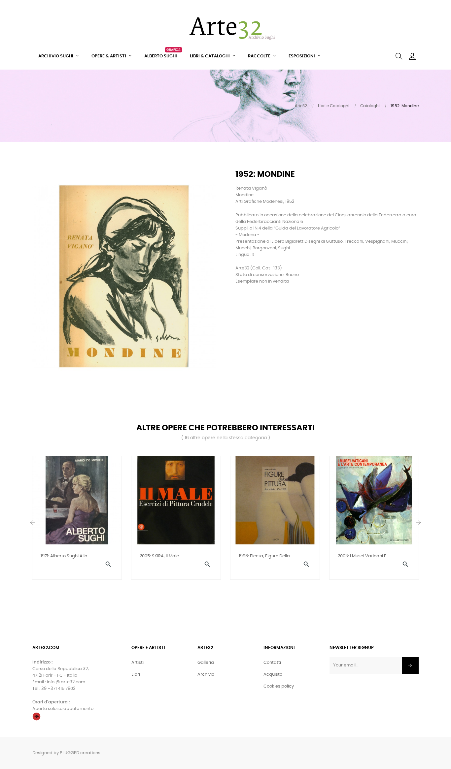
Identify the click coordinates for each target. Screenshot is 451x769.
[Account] (412, 56)
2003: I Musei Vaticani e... (363, 556)
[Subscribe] (410, 665)
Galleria (205, 663)
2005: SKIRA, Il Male (159, 556)
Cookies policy (278, 686)
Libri (135, 674)
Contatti (272, 663)
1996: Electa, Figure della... (266, 556)
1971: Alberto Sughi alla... (65, 556)
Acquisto (272, 674)
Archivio (205, 674)
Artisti (137, 663)
